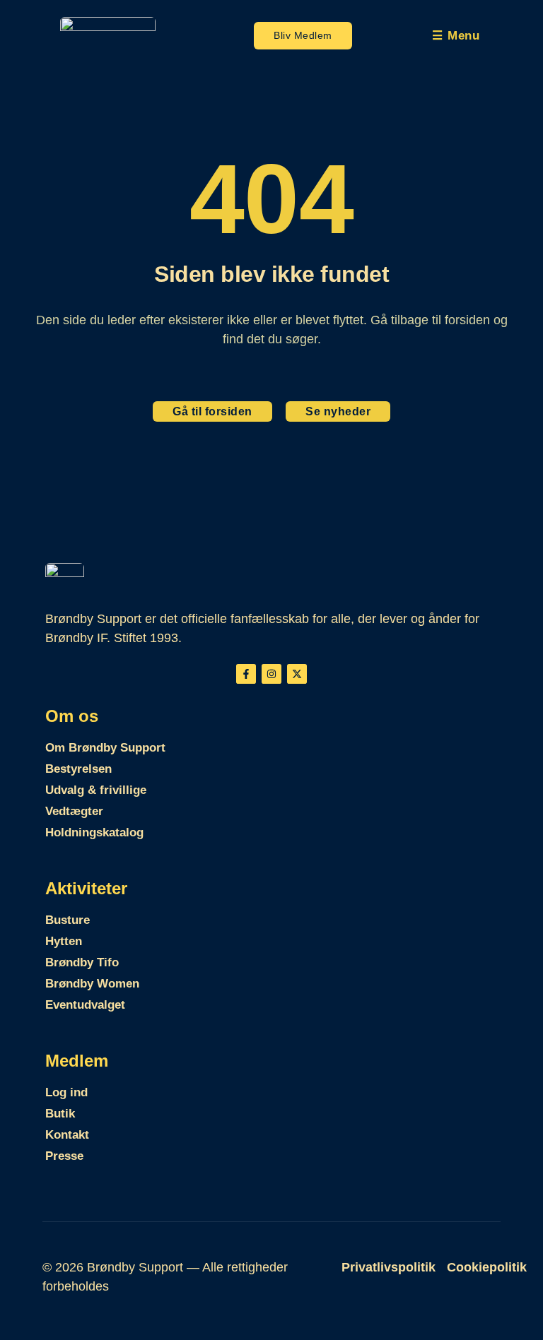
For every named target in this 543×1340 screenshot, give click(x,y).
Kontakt (67, 1135)
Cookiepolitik (487, 1267)
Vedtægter (74, 811)
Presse (64, 1156)
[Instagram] (271, 674)
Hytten (63, 941)
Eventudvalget (85, 1005)
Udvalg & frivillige (95, 790)
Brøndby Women (92, 983)
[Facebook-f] (246, 674)
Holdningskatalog (94, 832)
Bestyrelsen (78, 769)
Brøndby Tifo (82, 962)
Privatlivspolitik (388, 1267)
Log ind (66, 1092)
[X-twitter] (297, 674)
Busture (67, 920)
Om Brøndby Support (105, 747)
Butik (60, 1113)
